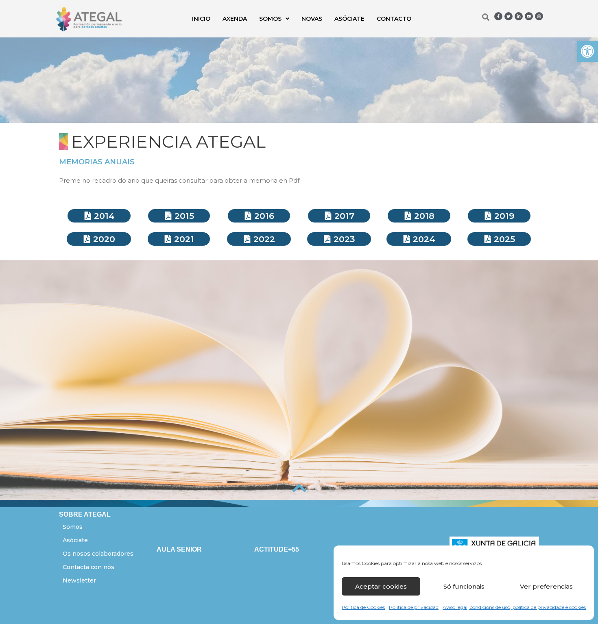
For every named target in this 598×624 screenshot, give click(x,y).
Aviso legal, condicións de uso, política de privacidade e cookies (514, 607)
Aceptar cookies (381, 586)
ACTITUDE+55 (276, 549)
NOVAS (311, 18)
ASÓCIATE (349, 18)
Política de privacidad (414, 607)
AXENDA (235, 18)
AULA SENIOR (179, 549)
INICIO (201, 18)
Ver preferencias (546, 586)
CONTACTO (394, 18)
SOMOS (270, 18)
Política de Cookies (363, 607)
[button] (587, 51)
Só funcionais (464, 586)
